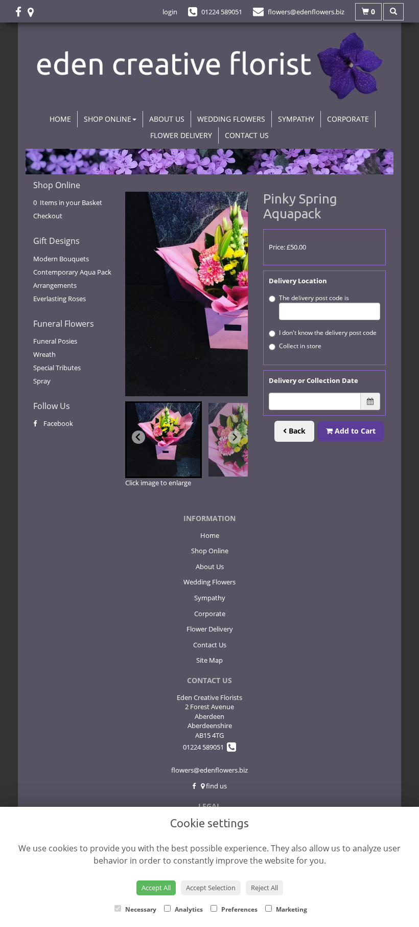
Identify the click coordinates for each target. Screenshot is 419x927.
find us (215, 785)
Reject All (264, 887)
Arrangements (55, 285)
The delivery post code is (314, 297)
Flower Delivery (181, 135)
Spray (42, 381)
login (169, 11)
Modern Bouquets (61, 258)
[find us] (34, 12)
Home (60, 119)
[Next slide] (234, 437)
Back (296, 431)
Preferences (239, 909)
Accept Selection (211, 887)
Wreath (44, 354)
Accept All (156, 887)
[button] (163, 439)
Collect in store (300, 346)
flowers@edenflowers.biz (209, 770)
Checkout (47, 215)
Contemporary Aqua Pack (72, 272)
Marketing (290, 909)
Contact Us (247, 135)
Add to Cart (354, 431)
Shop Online (107, 119)
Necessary (140, 909)
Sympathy (296, 119)
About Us (166, 119)
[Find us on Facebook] (21, 12)
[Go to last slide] (138, 437)
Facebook (57, 423)
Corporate (348, 119)
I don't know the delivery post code (328, 332)
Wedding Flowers (231, 119)
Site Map (209, 660)
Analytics (188, 909)
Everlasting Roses (59, 298)
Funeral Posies (55, 341)
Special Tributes (57, 367)
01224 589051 (205, 747)
